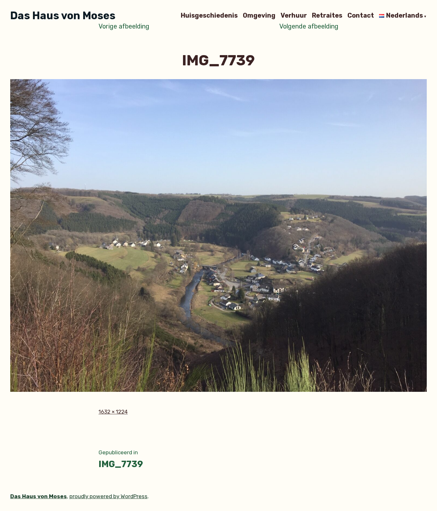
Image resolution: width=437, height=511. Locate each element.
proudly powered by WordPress (108, 496)
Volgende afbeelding (308, 26)
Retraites (327, 16)
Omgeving (259, 16)
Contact (360, 16)
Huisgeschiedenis (209, 16)
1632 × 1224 (113, 411)
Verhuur (294, 16)
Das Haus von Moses (62, 15)
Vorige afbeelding (124, 26)
